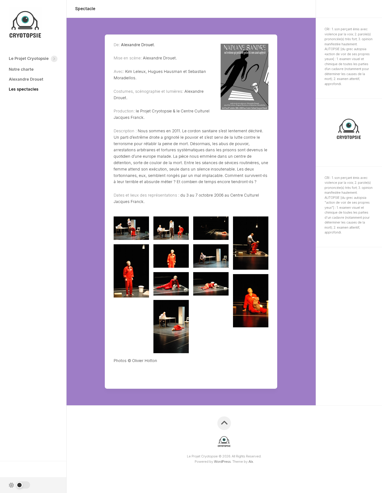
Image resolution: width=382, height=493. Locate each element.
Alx (250, 461)
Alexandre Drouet (26, 79)
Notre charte (21, 69)
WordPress (222, 461)
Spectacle (85, 8)
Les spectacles (23, 89)
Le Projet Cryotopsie (29, 58)
